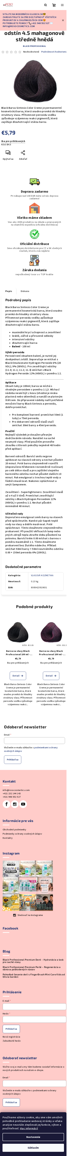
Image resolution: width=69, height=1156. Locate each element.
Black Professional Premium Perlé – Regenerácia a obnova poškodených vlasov (31, 968)
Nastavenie (33, 1137)
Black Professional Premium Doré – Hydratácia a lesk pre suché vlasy (33, 961)
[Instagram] (15, 804)
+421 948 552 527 (12, 797)
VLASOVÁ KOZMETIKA (42, 575)
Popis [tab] (8, 291)
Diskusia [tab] (25, 291)
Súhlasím (33, 1148)
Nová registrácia (11, 1037)
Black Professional (34, 46)
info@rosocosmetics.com (16, 790)
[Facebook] (6, 804)
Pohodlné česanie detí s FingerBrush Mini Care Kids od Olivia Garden (34, 975)
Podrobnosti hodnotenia (54, 52)
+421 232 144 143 (12, 793)
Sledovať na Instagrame (30, 915)
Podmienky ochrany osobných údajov (22, 834)
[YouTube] (23, 804)
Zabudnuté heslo (12, 1041)
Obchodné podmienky (14, 829)
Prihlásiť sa (12, 759)
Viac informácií (29, 1128)
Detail (16, 675)
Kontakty (8, 838)
